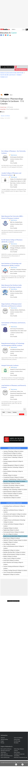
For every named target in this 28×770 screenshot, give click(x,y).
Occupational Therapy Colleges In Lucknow (13, 477)
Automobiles (16, 755)
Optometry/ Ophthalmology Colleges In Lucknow (14, 479)
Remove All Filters (5, 115)
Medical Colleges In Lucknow (10, 556)
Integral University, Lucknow (10, 365)
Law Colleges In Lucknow (9, 544)
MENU (3, 112)
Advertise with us (4, 739)
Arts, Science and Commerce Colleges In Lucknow (14, 514)
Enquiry (2, 741)
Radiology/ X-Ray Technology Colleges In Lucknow (15, 489)
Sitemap (2, 742)
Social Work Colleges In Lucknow (11, 560)
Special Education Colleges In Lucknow (12, 491)
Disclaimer (16, 742)
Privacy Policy (17, 739)
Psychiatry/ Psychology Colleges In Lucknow (13, 485)
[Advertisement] (14, 14)
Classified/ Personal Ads (19, 754)
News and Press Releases (6, 749)
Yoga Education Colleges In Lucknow (12, 497)
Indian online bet (4, 754)
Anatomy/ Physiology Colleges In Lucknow (13, 451)
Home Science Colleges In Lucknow (11, 538)
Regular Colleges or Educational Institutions (11, 72)
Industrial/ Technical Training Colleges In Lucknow (15, 540)
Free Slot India (17, 741)
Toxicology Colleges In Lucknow (11, 495)
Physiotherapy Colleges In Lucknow (11, 483)
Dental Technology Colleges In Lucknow (12, 455)
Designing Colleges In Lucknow (10, 528)
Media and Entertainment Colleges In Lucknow (14, 554)
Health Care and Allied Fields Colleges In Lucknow (15, 536)
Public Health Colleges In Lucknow (11, 487)
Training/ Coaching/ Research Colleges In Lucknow (15, 570)
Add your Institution (21, 69)
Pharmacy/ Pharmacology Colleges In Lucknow (14, 481)
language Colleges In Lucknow (10, 542)
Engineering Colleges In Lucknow (11, 530)
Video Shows (3, 752)
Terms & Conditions (18, 737)
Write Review (13, 155)
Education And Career (5, 750)
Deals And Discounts (5, 757)
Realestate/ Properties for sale (20, 757)
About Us (3, 737)
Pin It (11, 95)
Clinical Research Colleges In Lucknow (12, 453)
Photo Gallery (17, 752)
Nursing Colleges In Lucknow (10, 475)
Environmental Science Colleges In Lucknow (13, 532)
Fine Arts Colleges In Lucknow (10, 534)
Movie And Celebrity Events (7, 755)
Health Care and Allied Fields (7, 74)
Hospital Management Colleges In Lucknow (13, 465)
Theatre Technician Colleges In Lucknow (12, 493)
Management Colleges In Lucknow (11, 550)
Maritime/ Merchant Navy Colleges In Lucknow (14, 552)
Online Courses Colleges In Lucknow (12, 558)
